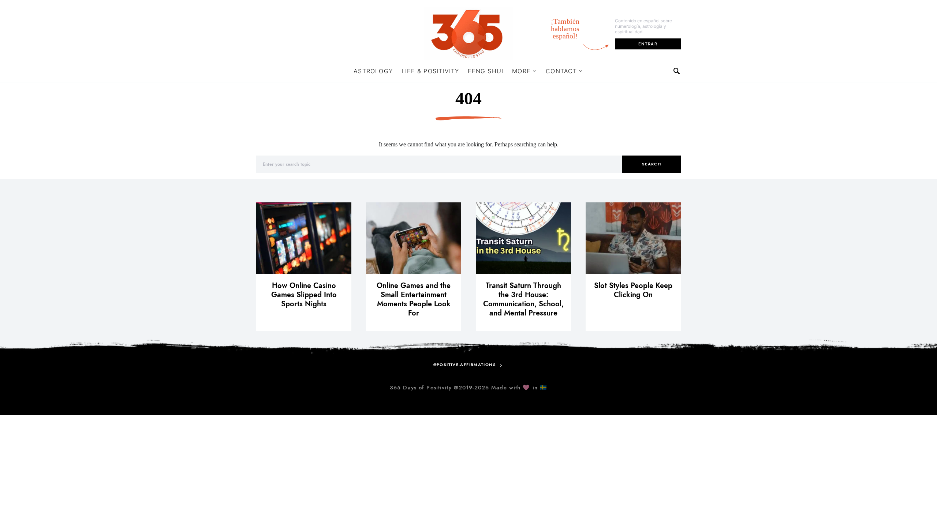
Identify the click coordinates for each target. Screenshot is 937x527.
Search (651, 164)
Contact (561, 71)
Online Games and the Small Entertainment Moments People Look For (414, 299)
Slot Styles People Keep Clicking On (633, 290)
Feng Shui (485, 71)
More (521, 71)
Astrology (373, 71)
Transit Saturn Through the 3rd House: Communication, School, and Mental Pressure (523, 299)
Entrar (647, 43)
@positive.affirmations (464, 364)
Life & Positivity (430, 71)
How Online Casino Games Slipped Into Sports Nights (304, 294)
